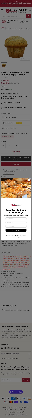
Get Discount (16, 230)
